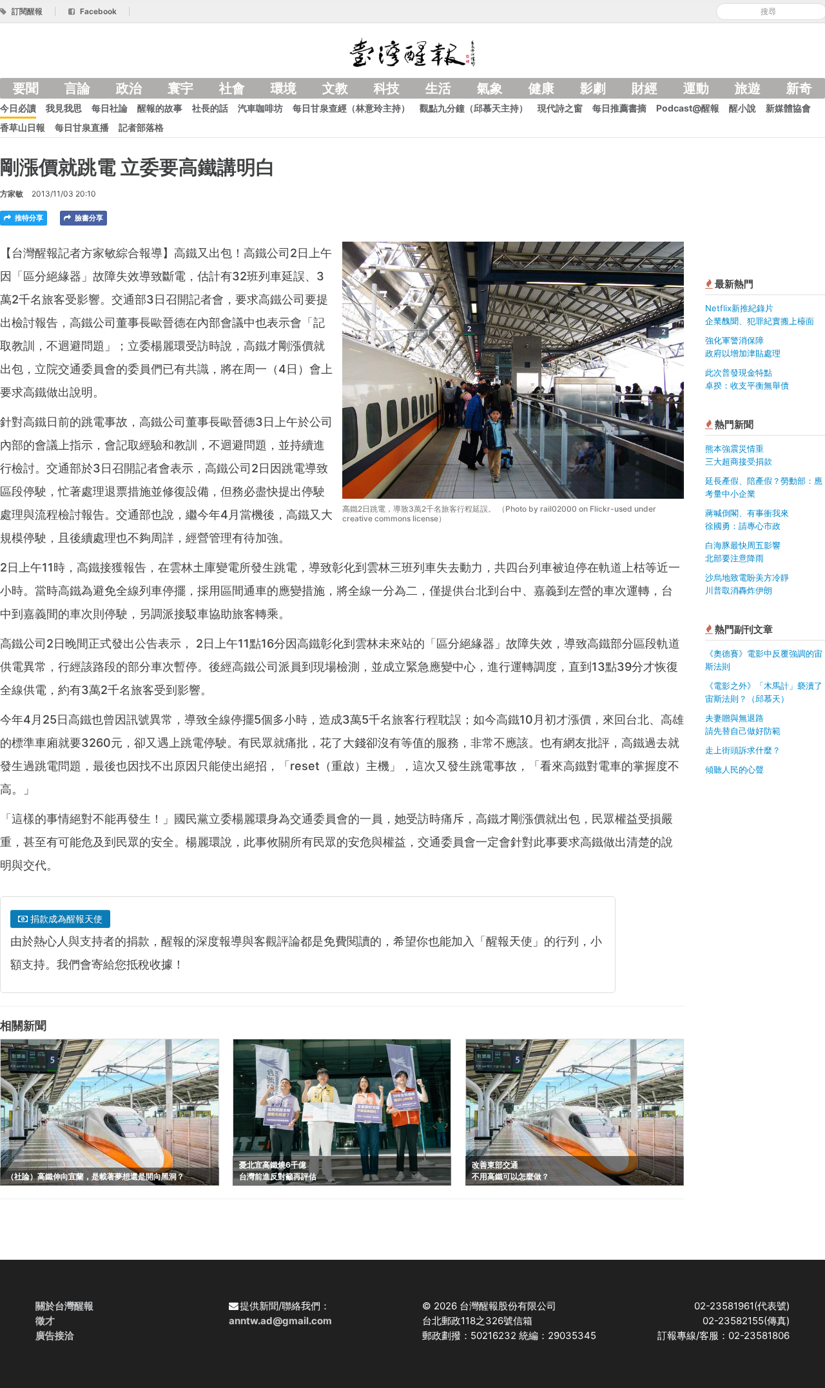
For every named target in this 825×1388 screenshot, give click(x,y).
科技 (387, 88)
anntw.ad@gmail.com (280, 1321)
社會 (232, 88)
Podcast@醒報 (687, 107)
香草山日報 (22, 127)
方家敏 (11, 193)
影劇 (593, 88)
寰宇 (180, 88)
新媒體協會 (788, 107)
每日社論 (110, 107)
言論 (77, 88)
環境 (283, 88)
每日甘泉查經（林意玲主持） (351, 107)
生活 (438, 88)
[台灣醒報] (412, 51)
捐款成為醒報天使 (65, 918)
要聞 (26, 88)
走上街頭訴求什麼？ (743, 750)
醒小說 (742, 107)
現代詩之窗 (560, 107)
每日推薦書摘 (619, 107)
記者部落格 (141, 127)
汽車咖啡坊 (260, 107)
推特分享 (28, 217)
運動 (696, 88)
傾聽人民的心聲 (734, 769)
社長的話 (210, 107)
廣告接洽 (54, 1335)
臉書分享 (88, 217)
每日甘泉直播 (82, 127)
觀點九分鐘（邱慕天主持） (474, 107)
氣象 (490, 88)
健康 (541, 88)
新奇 (799, 88)
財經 (644, 88)
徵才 (45, 1321)
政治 (129, 88)
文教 (335, 88)
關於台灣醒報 (64, 1306)
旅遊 (748, 88)
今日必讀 (18, 107)
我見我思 (64, 107)
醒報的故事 (159, 107)
